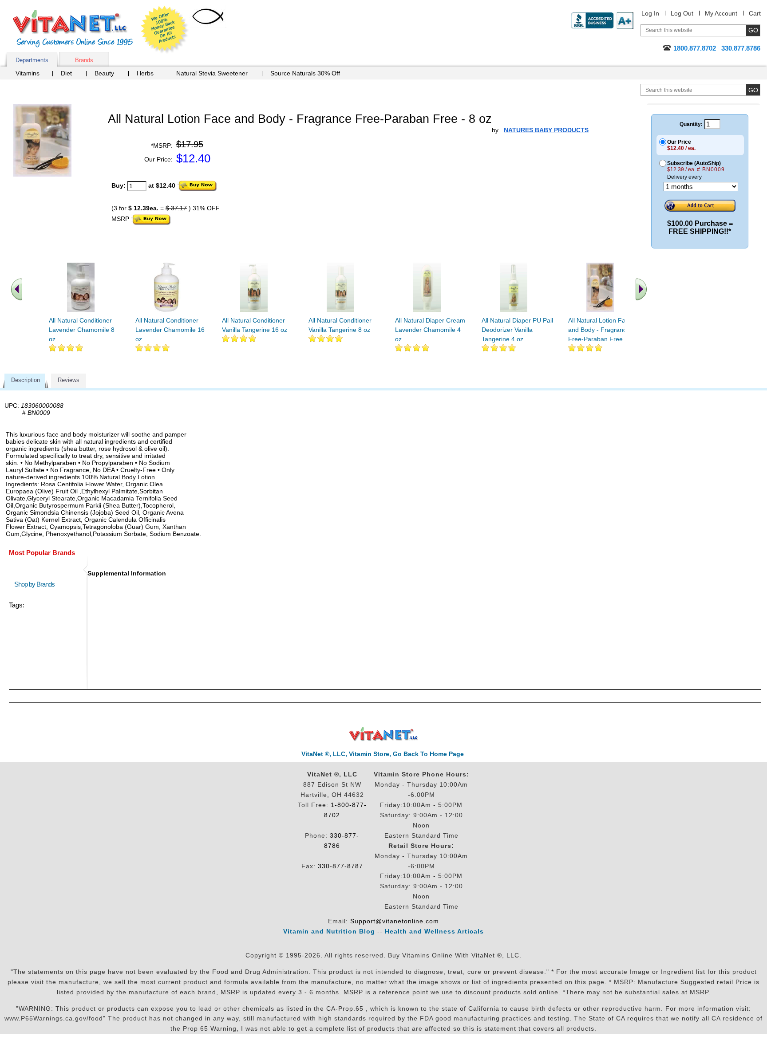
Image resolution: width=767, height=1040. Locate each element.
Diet (66, 73)
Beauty (104, 73)
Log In (650, 13)
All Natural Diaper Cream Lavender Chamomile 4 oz (430, 330)
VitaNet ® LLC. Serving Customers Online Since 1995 (73, 28)
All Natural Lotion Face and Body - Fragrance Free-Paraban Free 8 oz (602, 330)
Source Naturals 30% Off (305, 73)
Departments (32, 60)
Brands (84, 60)
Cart (755, 13)
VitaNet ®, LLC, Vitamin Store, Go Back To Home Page (382, 753)
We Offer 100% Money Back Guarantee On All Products (164, 29)
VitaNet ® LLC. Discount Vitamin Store (383, 734)
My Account (721, 13)
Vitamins (28, 73)
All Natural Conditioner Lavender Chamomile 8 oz (82, 330)
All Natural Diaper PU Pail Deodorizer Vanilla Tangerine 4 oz (517, 330)
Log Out (682, 13)
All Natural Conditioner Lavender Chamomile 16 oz (170, 330)
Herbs (145, 73)
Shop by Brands (36, 584)
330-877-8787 (340, 866)
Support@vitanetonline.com (394, 921)
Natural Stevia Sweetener (212, 73)
